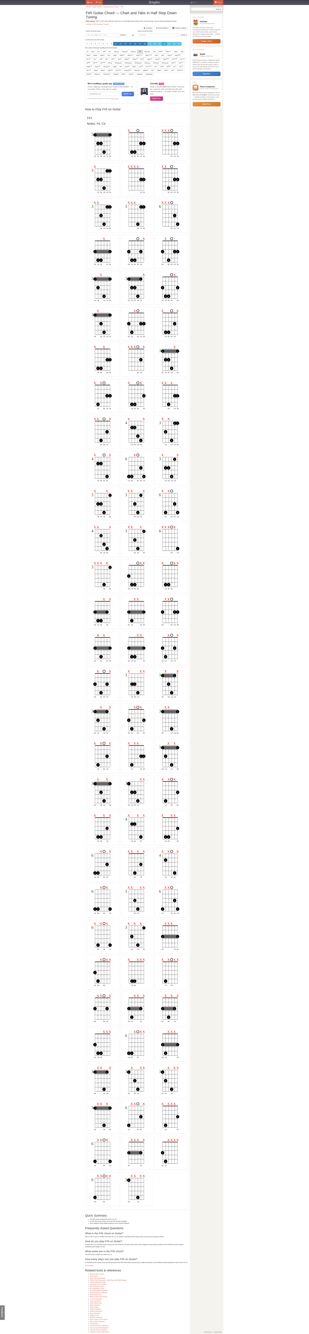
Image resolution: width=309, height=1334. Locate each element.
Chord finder (94, 1323)
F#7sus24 (165, 63)
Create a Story (206, 41)
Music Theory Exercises (97, 1278)
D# (155, 44)
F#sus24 (147, 52)
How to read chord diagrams (99, 1328)
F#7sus (106, 67)
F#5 (140, 52)
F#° (110, 52)
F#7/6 (110, 63)
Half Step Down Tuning (111, 7)
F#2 (154, 52)
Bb (145, 44)
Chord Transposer (96, 1299)
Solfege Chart (94, 1315)
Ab (140, 44)
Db (121, 44)
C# (150, 44)
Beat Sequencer (95, 1305)
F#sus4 (133, 52)
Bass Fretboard (95, 1313)
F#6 (182, 52)
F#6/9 (95, 55)
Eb (125, 44)
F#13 (131, 74)
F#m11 (127, 70)
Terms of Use (208, 1332)
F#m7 (135, 59)
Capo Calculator (95, 1301)
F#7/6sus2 (118, 63)
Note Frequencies (96, 1295)
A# (174, 44)
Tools (99, 2)
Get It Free (156, 98)
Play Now (206, 74)
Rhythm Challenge (96, 1317)
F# (164, 44)
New (90, 2)
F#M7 (127, 59)
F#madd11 (149, 74)
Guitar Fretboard (95, 1309)
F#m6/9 (116, 74)
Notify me (127, 94)
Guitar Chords (97, 7)
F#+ (98, 52)
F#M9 (145, 70)
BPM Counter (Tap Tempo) (98, 1297)
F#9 (124, 74)
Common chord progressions (99, 1332)
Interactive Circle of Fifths (98, 1284)
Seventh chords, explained (98, 1330)
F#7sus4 (147, 63)
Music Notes (94, 1276)
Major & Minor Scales (97, 1274)
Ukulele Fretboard (96, 1311)
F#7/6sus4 (128, 63)
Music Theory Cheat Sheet (98, 1319)
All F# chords (89, 1265)
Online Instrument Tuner (98, 1282)
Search (123, 35)
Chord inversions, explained (99, 1326)
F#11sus (97, 74)
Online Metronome (96, 1303)
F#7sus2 (156, 63)
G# (169, 44)
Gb (135, 44)
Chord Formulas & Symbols (99, 1290)
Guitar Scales (94, 1307)
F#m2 (176, 52)
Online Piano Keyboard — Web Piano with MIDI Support (108, 1280)
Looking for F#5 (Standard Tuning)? (97, 24)
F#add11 (140, 74)
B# (179, 44)
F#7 (109, 55)
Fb (130, 44)
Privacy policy (114, 98)
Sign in (219, 2)
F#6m (88, 55)
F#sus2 (116, 52)
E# (160, 44)
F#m (92, 52)
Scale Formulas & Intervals (98, 1292)
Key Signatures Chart (97, 1288)
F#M (102, 55)
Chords (88, 7)
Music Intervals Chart (97, 1286)
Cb (116, 44)
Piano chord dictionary (97, 1321)
